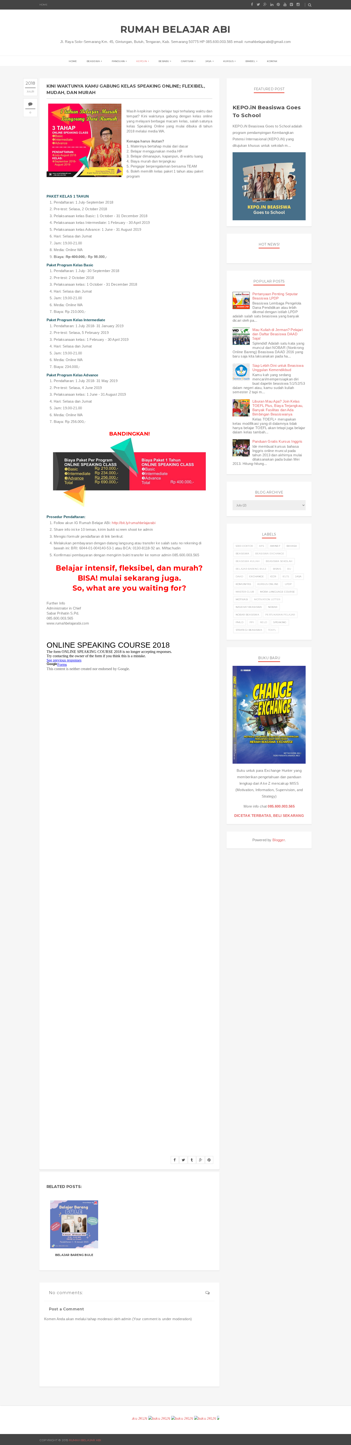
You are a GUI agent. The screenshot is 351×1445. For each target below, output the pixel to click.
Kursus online (268, 584)
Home (43, 4)
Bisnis (277, 568)
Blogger (278, 840)
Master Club (245, 591)
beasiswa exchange (269, 553)
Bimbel (250, 61)
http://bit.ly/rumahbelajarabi (133, 523)
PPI (252, 622)
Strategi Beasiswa (249, 629)
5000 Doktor (244, 545)
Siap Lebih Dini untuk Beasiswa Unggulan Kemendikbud (277, 367)
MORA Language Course (277, 591)
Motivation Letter (267, 599)
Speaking (279, 622)
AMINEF (275, 545)
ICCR (273, 576)
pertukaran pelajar (280, 614)
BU (289, 568)
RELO (263, 622)
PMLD (239, 622)
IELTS (285, 576)
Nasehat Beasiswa (249, 607)
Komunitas (243, 584)
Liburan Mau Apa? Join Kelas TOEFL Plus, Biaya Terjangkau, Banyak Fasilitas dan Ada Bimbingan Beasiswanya (277, 407)
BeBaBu (164, 61)
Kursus (228, 61)
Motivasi (242, 599)
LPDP (288, 584)
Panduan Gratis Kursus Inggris (277, 441)
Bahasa (292, 545)
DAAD (239, 576)
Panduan (118, 61)
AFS (261, 545)
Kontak (272, 61)
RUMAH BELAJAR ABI (175, 29)
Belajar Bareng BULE (74, 1255)
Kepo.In (141, 61)
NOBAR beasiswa (247, 614)
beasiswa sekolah (279, 561)
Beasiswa (93, 61)
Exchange (256, 576)
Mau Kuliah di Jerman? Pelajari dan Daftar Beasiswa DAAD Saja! (277, 334)
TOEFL (272, 629)
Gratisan (187, 61)
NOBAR (272, 607)
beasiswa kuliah (248, 561)
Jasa (208, 61)
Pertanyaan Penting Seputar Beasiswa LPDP (275, 296)
